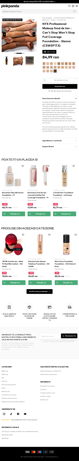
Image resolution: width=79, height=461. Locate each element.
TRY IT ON (51, 52)
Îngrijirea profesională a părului (13, 401)
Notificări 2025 (7, 435)
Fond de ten (61, 20)
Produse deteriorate (9, 398)
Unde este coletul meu (48, 374)
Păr (3, 378)
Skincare (5, 374)
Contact (43, 389)
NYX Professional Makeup (64, 18)
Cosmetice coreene (9, 395)
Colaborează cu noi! (47, 393)
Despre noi (44, 400)
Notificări (5, 438)
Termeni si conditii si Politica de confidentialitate (20, 431)
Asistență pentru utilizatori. (50, 371)
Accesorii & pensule (9, 384)
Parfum (4, 381)
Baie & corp (6, 391)
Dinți (3, 388)
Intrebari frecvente (47, 386)
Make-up (45, 20)
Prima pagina (48, 18)
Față (53, 20)
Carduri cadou (45, 396)
